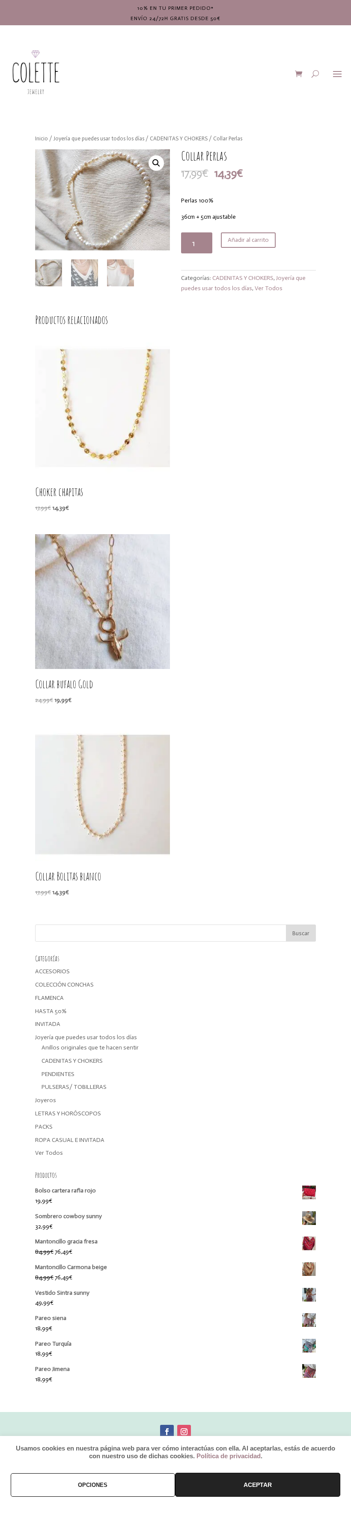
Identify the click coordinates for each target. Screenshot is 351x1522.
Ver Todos (269, 288)
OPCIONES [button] (92, 1485)
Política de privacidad (228, 1456)
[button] (156, 163)
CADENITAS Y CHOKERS (179, 138)
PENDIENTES (58, 1074)
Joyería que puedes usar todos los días (99, 138)
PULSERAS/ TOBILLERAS (74, 1087)
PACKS (44, 1126)
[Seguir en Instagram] (184, 1432)
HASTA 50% (50, 1011)
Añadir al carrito (248, 240)
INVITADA (47, 1024)
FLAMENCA (49, 998)
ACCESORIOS (52, 971)
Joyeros (45, 1100)
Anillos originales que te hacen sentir (90, 1047)
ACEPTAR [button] (258, 1484)
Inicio (41, 138)
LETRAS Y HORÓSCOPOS (68, 1113)
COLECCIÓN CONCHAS (64, 984)
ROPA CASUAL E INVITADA (69, 1140)
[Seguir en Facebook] (167, 1432)
